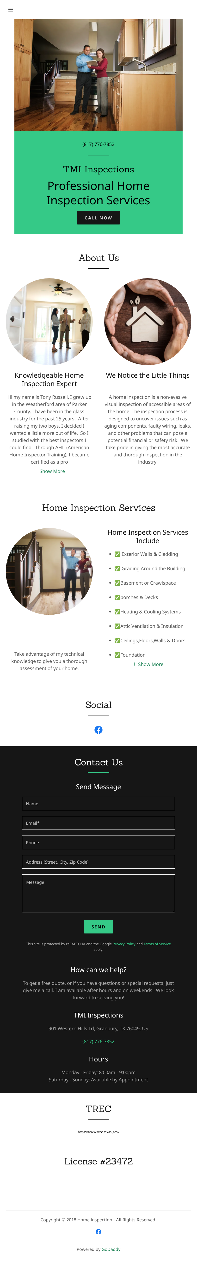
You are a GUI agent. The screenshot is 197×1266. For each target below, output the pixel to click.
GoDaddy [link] (111, 1249)
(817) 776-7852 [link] (98, 144)
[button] (10, 9)
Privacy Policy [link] (124, 943)
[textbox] (98, 803)
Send (98, 927)
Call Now (98, 218)
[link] (98, 170)
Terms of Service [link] (157, 943)
